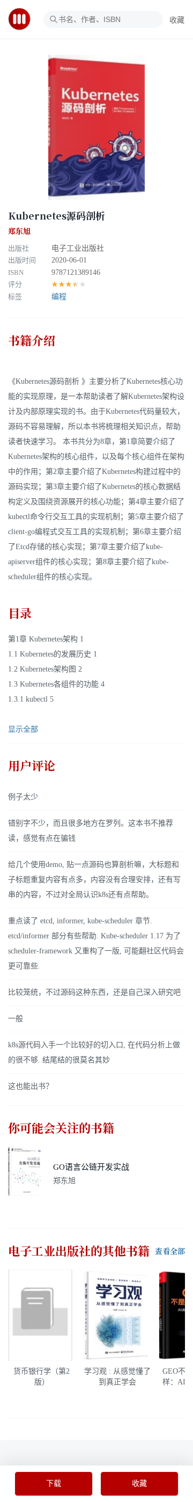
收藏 (176, 20)
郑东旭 (19, 231)
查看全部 (170, 1251)
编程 (58, 297)
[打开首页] (22, 19)
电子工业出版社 (77, 248)
